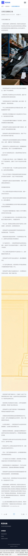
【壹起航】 (22, 552)
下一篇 (22, 514)
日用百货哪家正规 (15, 6)
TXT (10, 554)
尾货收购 (7, 2)
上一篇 (5, 514)
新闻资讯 (7, 6)
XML (3, 554)
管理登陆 (18, 550)
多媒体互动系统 (4, 538)
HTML (6, 554)
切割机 (2, 536)
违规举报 (23, 550)
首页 (2, 6)
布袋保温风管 (4, 534)
